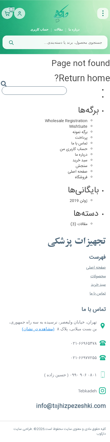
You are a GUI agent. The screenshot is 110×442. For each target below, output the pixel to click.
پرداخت (81, 138)
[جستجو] (11, 42)
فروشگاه (81, 177)
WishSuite (78, 126)
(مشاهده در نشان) (38, 328)
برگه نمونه (79, 132)
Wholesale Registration (66, 121)
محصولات (98, 276)
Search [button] (6, 88)
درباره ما (74, 29)
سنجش (81, 166)
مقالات (58, 29)
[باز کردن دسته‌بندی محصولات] (102, 13)
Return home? (82, 79)
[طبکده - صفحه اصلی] (61, 13)
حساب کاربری (39, 29)
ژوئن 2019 (78, 200)
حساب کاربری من (73, 149)
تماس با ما (79, 143)
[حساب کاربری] (19, 13)
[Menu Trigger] (11, 10)
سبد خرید (79, 160)
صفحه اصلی (77, 171)
